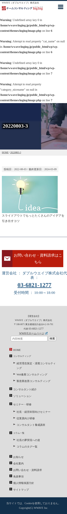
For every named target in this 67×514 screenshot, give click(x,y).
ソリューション (22, 396)
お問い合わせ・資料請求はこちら (38, 258)
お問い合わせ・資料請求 (27, 470)
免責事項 (18, 476)
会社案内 (18, 463)
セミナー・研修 (22, 404)
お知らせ (18, 457)
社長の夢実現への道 (28, 440)
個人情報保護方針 (23, 483)
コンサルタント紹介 (25, 389)
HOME (17, 350)
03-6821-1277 (34, 285)
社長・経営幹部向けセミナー (33, 412)
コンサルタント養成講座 (31, 425)
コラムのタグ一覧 (27, 446)
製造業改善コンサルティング (33, 381)
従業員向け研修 (26, 418)
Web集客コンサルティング (32, 374)
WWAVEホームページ (31, 333)
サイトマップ (21, 489)
